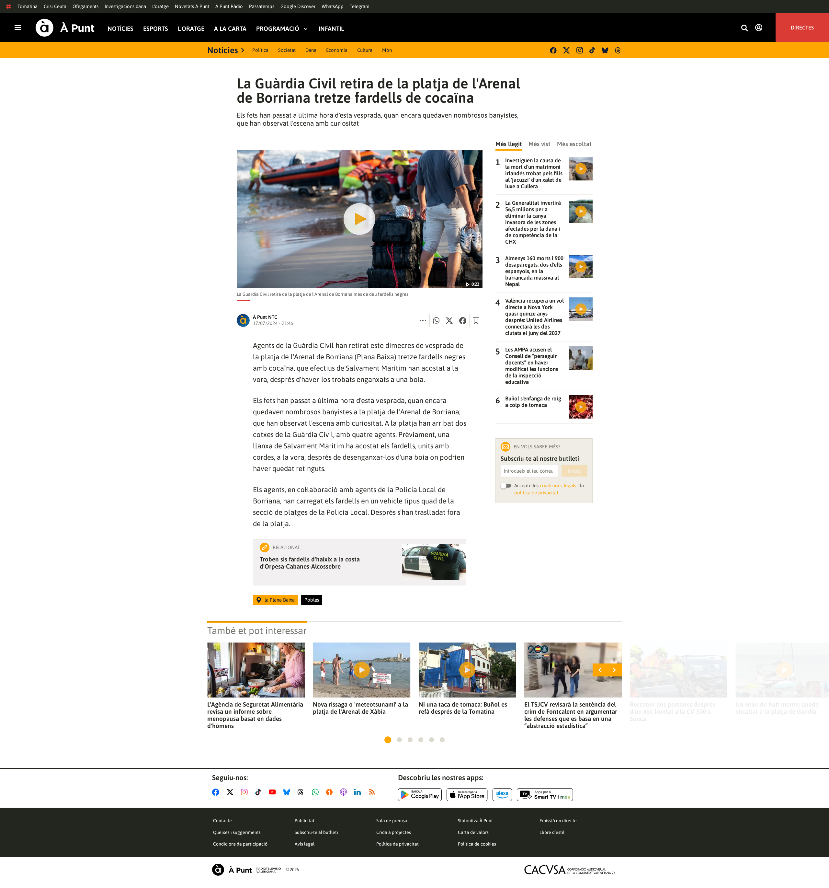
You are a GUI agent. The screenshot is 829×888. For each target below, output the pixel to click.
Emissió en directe (558, 820)
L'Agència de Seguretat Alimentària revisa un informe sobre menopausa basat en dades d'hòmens (255, 715)
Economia (336, 50)
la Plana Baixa (280, 600)
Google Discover (297, 6)
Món (387, 50)
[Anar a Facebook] (217, 792)
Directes (802, 27)
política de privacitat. (536, 492)
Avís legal (304, 844)
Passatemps (261, 6)
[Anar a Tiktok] (259, 792)
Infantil (331, 28)
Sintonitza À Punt (475, 820)
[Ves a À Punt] (65, 28)
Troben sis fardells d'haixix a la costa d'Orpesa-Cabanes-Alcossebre (310, 563)
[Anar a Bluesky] (288, 792)
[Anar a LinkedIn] (358, 792)
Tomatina (27, 6)
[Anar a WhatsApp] (316, 792)
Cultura (364, 50)
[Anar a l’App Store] (467, 794)
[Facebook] (553, 50)
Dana (310, 50)
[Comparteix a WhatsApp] (436, 320)
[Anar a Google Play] (420, 794)
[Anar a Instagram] (245, 792)
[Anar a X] (231, 792)
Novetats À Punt (192, 6)
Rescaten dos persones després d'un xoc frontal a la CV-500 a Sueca (672, 711)
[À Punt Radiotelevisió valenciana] (246, 870)
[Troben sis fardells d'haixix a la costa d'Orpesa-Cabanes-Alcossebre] (434, 562)
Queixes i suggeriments (237, 832)
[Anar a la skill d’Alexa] (502, 794)
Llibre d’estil (551, 832)
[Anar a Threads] (302, 792)
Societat (287, 50)
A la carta (230, 28)
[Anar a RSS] (373, 792)
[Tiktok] (592, 50)
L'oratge (160, 6)
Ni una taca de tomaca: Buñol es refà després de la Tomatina (463, 708)
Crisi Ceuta (55, 6)
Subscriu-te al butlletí (316, 832)
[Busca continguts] (744, 28)
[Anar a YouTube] (273, 792)
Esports (155, 28)
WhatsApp (333, 6)
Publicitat (304, 820)
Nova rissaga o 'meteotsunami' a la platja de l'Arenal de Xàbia (360, 708)
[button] (387, 739)
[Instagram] (579, 50)
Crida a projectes (393, 832)
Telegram (359, 6)
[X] (566, 50)
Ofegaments (85, 6)
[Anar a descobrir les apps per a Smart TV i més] (545, 794)
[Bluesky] (605, 50)
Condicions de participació (240, 844)
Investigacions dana (125, 6)
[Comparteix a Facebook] (462, 320)
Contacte (222, 820)
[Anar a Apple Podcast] (344, 792)
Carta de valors (473, 832)
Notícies (120, 28)
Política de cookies (477, 844)
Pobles (311, 600)
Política (260, 50)
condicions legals (558, 485)
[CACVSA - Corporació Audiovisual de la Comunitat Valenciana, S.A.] (570, 870)
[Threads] (618, 50)
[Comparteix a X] (449, 320)
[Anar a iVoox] (330, 792)
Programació (277, 28)
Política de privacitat (397, 844)
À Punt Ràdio (229, 6)
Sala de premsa (391, 820)
